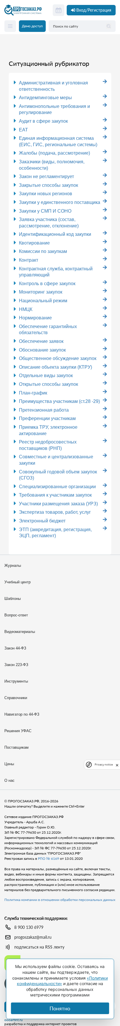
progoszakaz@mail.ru (33, 937)
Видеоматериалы (19, 631)
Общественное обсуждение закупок (57, 358)
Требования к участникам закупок (55, 495)
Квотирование (34, 242)
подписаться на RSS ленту (39, 946)
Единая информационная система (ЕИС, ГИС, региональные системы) (58, 141)
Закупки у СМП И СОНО (45, 211)
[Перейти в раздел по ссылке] (105, 82)
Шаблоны (12, 598)
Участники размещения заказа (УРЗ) (58, 503)
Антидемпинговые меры (45, 97)
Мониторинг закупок (40, 291)
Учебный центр (17, 582)
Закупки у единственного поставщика (59, 202)
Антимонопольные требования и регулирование (54, 109)
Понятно (60, 1008)
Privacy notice (104, 764)
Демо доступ (32, 26)
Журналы (12, 565)
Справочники (15, 698)
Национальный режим (43, 300)
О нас (9, 780)
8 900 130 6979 (28, 927)
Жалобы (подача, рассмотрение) (54, 153)
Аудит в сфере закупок (43, 121)
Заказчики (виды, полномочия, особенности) (51, 165)
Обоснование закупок (42, 350)
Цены (9, 764)
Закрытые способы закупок (48, 185)
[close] (117, 764)
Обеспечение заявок (41, 341)
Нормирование (35, 317)
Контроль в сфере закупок (47, 283)
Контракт (28, 260)
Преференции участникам (47, 418)
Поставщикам (16, 747)
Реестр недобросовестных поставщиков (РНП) (48, 445)
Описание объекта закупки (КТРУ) (55, 367)
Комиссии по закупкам (43, 251)
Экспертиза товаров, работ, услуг (55, 512)
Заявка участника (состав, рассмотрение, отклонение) (49, 222)
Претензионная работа (44, 410)
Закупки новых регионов (45, 193)
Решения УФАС (17, 731)
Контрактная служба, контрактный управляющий (56, 272)
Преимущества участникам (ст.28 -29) (59, 401)
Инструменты (16, 681)
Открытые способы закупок (48, 384)
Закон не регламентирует (46, 176)
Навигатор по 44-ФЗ (21, 714)
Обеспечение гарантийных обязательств (48, 329)
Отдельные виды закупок (46, 375)
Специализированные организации (57, 486)
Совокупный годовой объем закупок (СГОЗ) (58, 475)
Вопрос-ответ (16, 615)
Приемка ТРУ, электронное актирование (48, 430)
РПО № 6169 (48, 858)
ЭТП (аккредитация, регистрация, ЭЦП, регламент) (55, 532)
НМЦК (25, 309)
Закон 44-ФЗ (15, 648)
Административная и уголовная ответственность (53, 86)
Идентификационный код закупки (55, 234)
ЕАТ (23, 129)
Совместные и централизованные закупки (56, 460)
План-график (33, 392)
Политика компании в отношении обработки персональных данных (59, 899)
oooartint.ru (13, 1020)
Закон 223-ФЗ (16, 665)
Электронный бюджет (42, 520)
